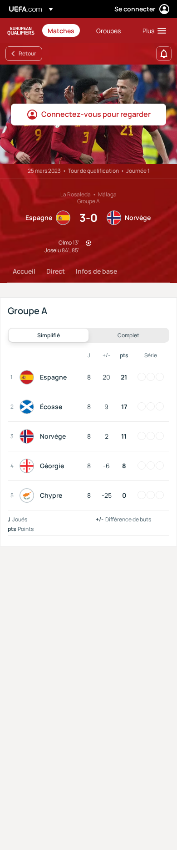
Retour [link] (27, 53)
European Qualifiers (20, 31)
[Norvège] (29, 436)
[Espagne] (29, 377)
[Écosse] (29, 407)
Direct (55, 271)
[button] (152, 30)
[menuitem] (64, 30)
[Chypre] (29, 495)
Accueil (24, 271)
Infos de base (96, 271)
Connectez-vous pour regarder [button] (96, 114)
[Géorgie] (29, 466)
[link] (61, 30)
